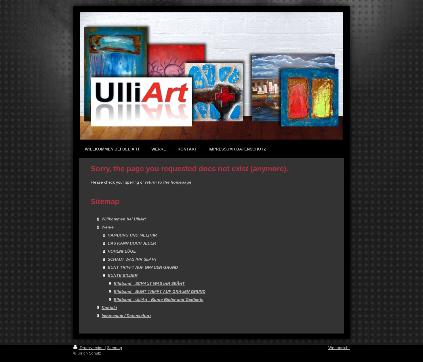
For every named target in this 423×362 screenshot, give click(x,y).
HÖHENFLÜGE (122, 251)
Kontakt (109, 307)
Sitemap (114, 347)
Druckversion (92, 347)
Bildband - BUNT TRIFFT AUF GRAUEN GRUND (159, 291)
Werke (108, 227)
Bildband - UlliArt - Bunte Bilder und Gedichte (158, 299)
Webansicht (339, 347)
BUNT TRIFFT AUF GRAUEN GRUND (143, 267)
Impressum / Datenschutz (126, 315)
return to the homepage (168, 182)
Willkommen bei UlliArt (124, 219)
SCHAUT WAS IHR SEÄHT (132, 259)
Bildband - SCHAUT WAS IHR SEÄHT (149, 283)
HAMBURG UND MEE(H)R (132, 235)
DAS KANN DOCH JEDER (132, 243)
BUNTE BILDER (123, 275)
